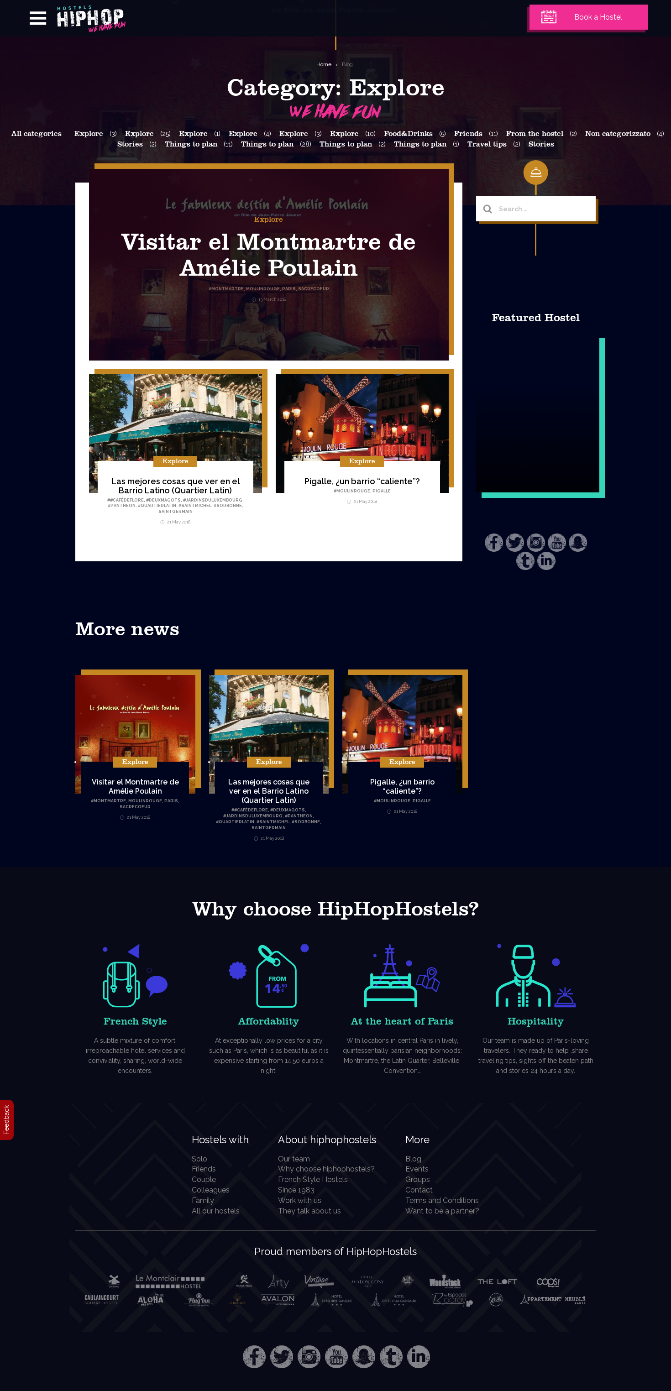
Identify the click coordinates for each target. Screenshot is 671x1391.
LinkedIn (546, 561)
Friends (468, 133)
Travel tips (487, 144)
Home (323, 64)
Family (203, 1200)
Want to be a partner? (442, 1211)
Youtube (557, 542)
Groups (417, 1179)
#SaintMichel (194, 505)
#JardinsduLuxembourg (212, 500)
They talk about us (309, 1211)
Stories (130, 144)
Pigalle (381, 491)
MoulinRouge (353, 491)
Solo (199, 1159)
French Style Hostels (313, 1179)
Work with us (299, 1200)
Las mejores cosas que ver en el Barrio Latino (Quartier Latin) (175, 485)
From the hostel (534, 133)
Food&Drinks (408, 133)
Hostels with (220, 1139)
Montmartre (110, 801)
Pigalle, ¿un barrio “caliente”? (362, 481)
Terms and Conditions (442, 1200)
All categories (36, 133)
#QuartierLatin (157, 505)
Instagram (536, 542)
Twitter (515, 542)
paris (171, 801)
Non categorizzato (617, 133)
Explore (88, 133)
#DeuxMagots (163, 500)
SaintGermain (175, 511)
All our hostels (216, 1211)
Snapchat (578, 542)
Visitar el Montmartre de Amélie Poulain (135, 786)
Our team (294, 1159)
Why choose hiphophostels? (326, 1169)
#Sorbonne (228, 505)
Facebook (494, 542)
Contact (419, 1190)
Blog (347, 64)
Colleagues (211, 1190)
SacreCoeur (135, 807)
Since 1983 (296, 1190)
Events (417, 1169)
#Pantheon (122, 505)
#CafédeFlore (127, 500)
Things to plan (191, 144)
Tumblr (525, 561)
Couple (204, 1179)
